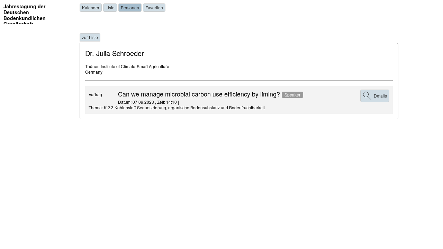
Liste (110, 7)
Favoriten (154, 7)
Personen (130, 7)
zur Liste (90, 37)
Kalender (90, 7)
